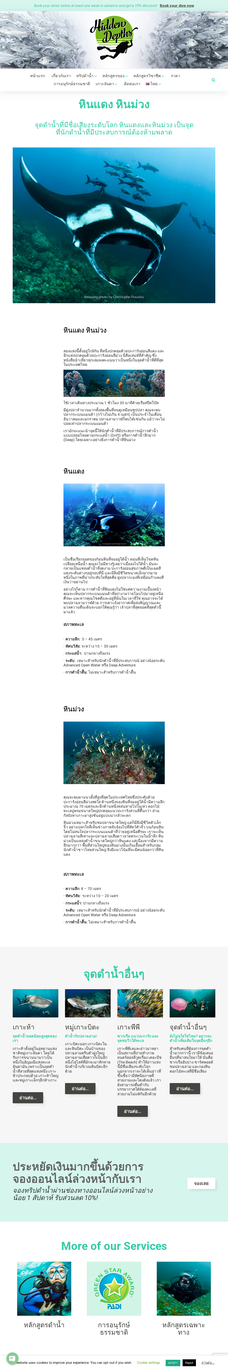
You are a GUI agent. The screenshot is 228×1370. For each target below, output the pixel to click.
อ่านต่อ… (28, 1097)
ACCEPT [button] (173, 1363)
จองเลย (201, 1183)
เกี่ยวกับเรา (61, 75)
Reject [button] (189, 1362)
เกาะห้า (24, 1027)
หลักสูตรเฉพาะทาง (183, 1328)
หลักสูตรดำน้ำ (44, 1325)
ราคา (175, 75)
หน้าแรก (37, 75)
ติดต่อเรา (132, 83)
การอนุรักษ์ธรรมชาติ (72, 83)
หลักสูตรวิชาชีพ (147, 75)
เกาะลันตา (105, 83)
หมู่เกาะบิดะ (82, 1027)
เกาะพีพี (128, 1027)
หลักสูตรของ (113, 75)
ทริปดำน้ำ (85, 75)
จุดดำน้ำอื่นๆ (188, 1027)
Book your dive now (177, 5)
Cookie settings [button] (148, 1363)
